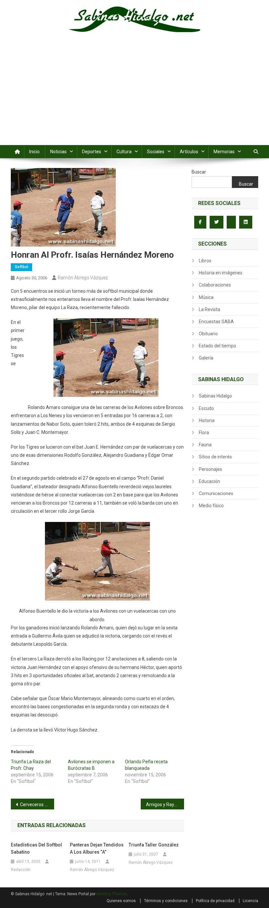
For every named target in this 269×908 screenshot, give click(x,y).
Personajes (210, 469)
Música (206, 297)
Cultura (124, 151)
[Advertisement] (134, 96)
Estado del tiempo (217, 345)
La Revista (209, 309)
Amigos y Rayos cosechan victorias (165, 804)
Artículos (189, 151)
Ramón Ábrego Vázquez (83, 277)
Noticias (58, 151)
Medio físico (211, 505)
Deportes (91, 151)
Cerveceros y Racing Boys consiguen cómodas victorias (37, 804)
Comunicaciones (216, 493)
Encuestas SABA (216, 321)
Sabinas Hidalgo (215, 395)
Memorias (224, 151)
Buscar (199, 172)
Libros (205, 260)
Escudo (206, 408)
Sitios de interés (215, 456)
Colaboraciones (215, 284)
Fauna (205, 444)
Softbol (21, 267)
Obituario (208, 333)
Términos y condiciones (166, 901)
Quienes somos (121, 901)
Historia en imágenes (220, 272)
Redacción (21, 869)
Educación (209, 481)
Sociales (155, 151)
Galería (206, 358)
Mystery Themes (111, 894)
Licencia (250, 901)
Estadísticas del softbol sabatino (36, 848)
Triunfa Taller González (154, 844)
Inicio (34, 151)
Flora (204, 432)
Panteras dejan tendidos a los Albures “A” (97, 848)
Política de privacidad (215, 901)
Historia (207, 420)
